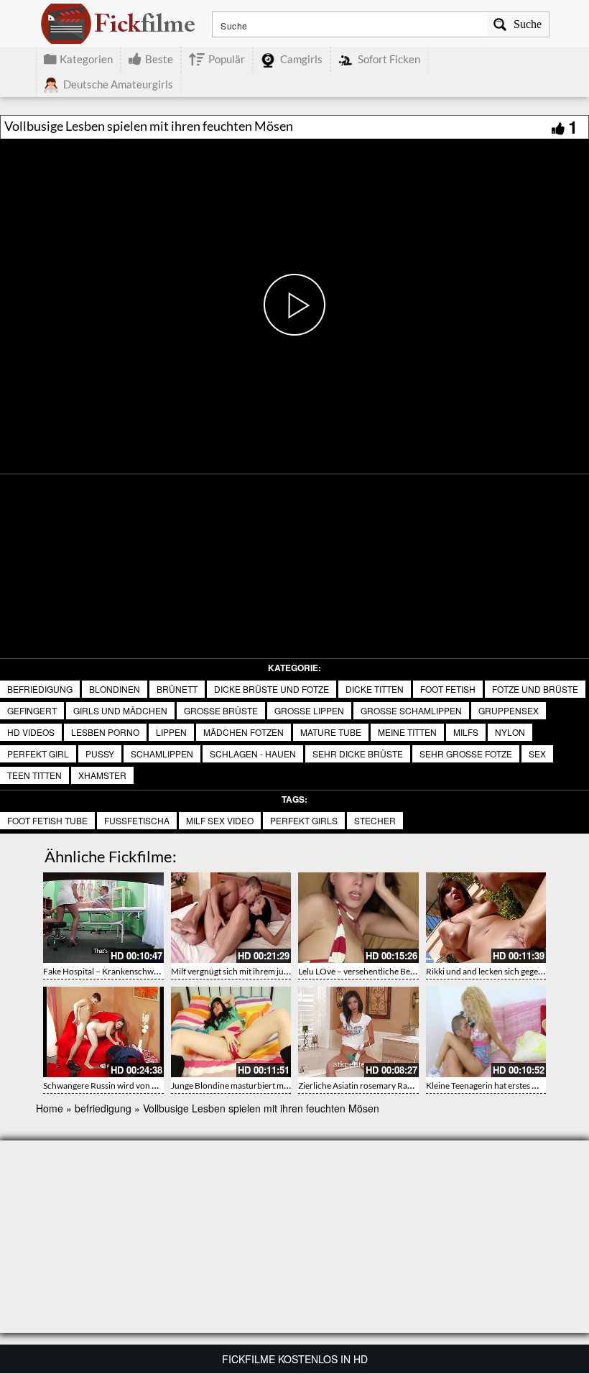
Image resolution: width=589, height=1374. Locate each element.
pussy (99, 753)
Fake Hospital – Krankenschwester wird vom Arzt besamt (149, 971)
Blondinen (114, 689)
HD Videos (31, 732)
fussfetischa (137, 820)
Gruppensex (508, 710)
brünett (177, 689)
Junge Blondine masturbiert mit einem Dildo (253, 1085)
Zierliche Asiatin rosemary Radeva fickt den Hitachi (393, 1085)
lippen (171, 732)
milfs (465, 732)
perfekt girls (304, 820)
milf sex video (220, 820)
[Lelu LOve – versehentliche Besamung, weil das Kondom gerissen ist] (358, 917)
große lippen (309, 710)
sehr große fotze (465, 753)
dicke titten (374, 689)
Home (49, 1108)
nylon (510, 732)
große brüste (221, 710)
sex (537, 753)
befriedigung (40, 689)
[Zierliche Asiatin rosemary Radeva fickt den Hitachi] (358, 1032)
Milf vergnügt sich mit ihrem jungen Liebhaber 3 (259, 971)
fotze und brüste (535, 689)
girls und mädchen (120, 710)
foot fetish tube (47, 820)
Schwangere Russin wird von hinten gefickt (123, 1085)
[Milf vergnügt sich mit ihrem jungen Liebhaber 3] (231, 917)
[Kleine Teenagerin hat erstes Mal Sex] (486, 1032)
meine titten (407, 732)
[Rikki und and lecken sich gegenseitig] (486, 917)
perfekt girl (38, 753)
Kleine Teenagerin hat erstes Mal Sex (493, 1085)
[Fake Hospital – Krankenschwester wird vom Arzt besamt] (103, 917)
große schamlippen (411, 710)
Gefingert (32, 710)
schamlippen (162, 753)
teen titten (34, 775)
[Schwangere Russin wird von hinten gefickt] (103, 1032)
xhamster (102, 775)
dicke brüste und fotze (271, 689)
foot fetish (448, 689)
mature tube (330, 732)
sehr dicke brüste (357, 753)
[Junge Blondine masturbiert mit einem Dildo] (231, 1032)
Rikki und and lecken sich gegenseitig (494, 971)
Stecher (375, 820)
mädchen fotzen (243, 732)
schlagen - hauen (253, 753)
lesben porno (105, 732)
